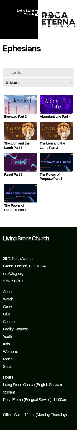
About (7, 291)
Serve (7, 366)
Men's (7, 359)
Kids (6, 344)
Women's (10, 351)
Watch (8, 299)
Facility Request (15, 329)
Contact (9, 321)
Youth (7, 336)
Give (6, 314)
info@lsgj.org (13, 273)
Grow (7, 306)
